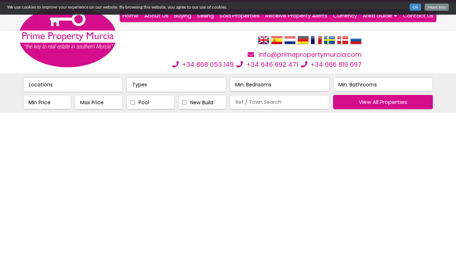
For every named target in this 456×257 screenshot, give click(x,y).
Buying (182, 15)
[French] (316, 42)
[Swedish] (329, 42)
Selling (205, 15)
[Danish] (342, 42)
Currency (345, 15)
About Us (156, 15)
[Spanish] (277, 42)
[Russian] (356, 42)
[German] (303, 42)
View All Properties (383, 102)
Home (131, 15)
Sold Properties (239, 15)
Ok (415, 7)
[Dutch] (290, 42)
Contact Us (418, 15)
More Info (437, 7)
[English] (263, 42)
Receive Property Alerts (296, 15)
